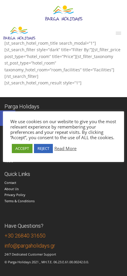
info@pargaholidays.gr (29, 246)
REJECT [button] (43, 148)
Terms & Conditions (19, 201)
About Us (11, 189)
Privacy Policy (14, 194)
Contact (10, 182)
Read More (65, 148)
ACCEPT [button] (22, 148)
